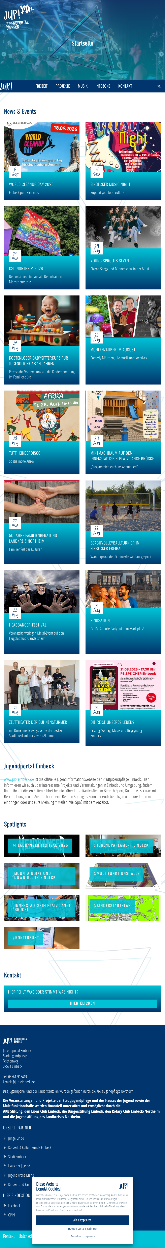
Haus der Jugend (19, 1165)
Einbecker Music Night (111, 185)
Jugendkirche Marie (21, 1175)
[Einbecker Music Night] (123, 147)
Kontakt (125, 86)
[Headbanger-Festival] (41, 591)
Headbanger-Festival (28, 625)
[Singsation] (123, 589)
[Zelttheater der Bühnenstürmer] (41, 685)
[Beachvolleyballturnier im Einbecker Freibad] (123, 505)
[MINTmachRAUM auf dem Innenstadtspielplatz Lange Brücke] (123, 416)
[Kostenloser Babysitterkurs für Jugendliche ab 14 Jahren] (41, 320)
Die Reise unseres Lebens (112, 723)
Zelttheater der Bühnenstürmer (38, 723)
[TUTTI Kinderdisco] (41, 416)
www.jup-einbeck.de (19, 779)
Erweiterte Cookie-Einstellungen (82, 1229)
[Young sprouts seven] (123, 227)
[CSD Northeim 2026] (41, 231)
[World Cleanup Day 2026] (41, 147)
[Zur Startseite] (6, 86)
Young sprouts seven (110, 261)
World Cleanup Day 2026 (31, 185)
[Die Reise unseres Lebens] (123, 685)
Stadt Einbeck (17, 1156)
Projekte (63, 86)
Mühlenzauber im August (113, 350)
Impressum (90, 1236)
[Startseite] (19, 17)
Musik (83, 86)
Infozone (103, 86)
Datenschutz (28, 1236)
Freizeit (41, 86)
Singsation (100, 621)
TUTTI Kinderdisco (25, 454)
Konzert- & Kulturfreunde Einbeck (29, 1147)
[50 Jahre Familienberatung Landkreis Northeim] (41, 501)
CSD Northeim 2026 (26, 269)
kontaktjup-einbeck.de (19, 1081)
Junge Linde (16, 1138)
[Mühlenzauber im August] (123, 316)
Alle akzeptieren (82, 1220)
